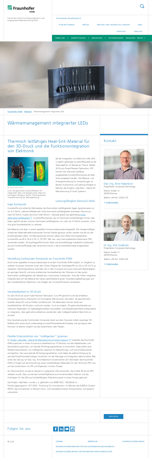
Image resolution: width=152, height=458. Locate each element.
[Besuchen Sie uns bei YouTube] (66, 429)
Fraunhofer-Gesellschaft (68, 18)
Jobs (140, 25)
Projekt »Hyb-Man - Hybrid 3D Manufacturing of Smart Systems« (39, 340)
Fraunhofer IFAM (15, 112)
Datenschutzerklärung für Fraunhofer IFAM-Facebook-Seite (84, 452)
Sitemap (59, 442)
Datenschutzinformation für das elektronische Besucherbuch (85, 447)
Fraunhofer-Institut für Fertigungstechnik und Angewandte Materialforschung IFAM (26, 19)
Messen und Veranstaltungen (113, 25)
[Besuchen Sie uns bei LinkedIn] (61, 429)
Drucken (113, 416)
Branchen (97, 38)
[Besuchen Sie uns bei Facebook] (55, 429)
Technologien (115, 38)
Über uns (60, 38)
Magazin (130, 38)
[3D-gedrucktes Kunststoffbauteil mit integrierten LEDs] (26, 171)
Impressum (92, 442)
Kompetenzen (78, 38)
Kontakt (121, 31)
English (138, 31)
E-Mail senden (112, 202)
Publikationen (67, 25)
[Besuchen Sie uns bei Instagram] (72, 429)
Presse (85, 25)
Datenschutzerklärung (133, 442)
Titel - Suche (142, 6)
